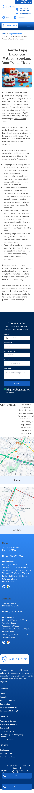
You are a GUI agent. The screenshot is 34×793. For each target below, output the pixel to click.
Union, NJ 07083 (9, 550)
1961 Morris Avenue (10, 547)
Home (4, 33)
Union (17, 776)
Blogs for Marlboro (16, 33)
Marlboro (17, 787)
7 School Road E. (9, 603)
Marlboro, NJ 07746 (10, 606)
